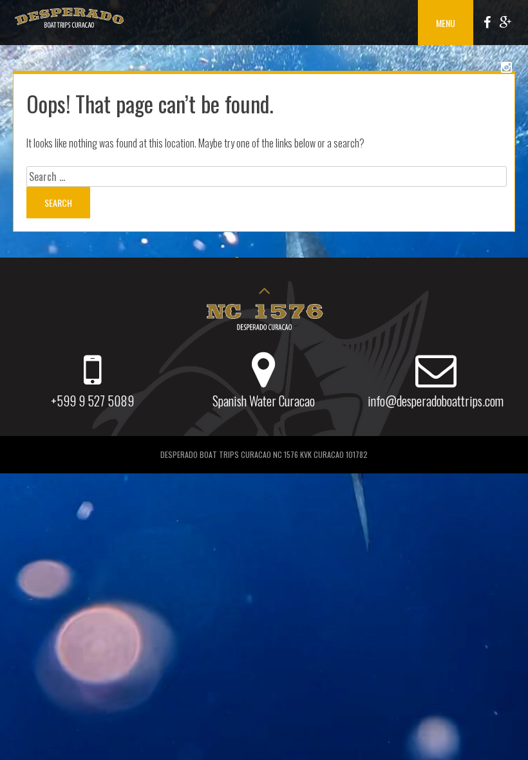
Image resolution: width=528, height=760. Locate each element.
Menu (445, 23)
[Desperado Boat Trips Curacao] (69, 27)
